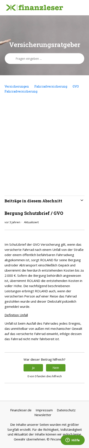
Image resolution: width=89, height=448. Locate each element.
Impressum (44, 410)
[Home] (35, 8)
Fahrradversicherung (50, 86)
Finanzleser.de (21, 410)
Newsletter (42, 415)
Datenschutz (66, 410)
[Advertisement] (44, 144)
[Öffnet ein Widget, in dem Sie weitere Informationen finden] (73, 440)
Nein (55, 368)
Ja (33, 368)
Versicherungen (17, 86)
